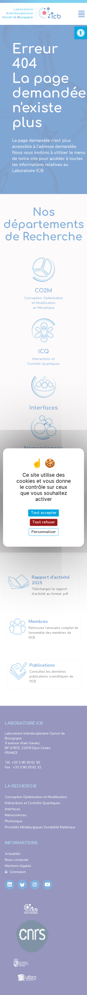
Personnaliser (43, 531)
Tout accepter (44, 512)
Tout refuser (43, 522)
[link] (80, 33)
